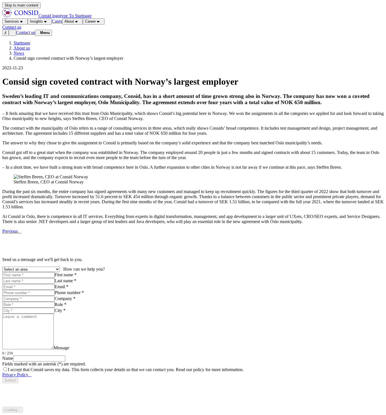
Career (90, 21)
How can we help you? (84, 269)
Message (61, 347)
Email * (61, 286)
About (69, 21)
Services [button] (12, 21)
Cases (57, 21)
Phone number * (69, 292)
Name (7, 358)
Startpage (22, 42)
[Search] (5, 33)
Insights (36, 21)
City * (60, 310)
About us (22, 48)
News (19, 53)
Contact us (25, 32)
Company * (65, 298)
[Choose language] (12, 33)
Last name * (65, 280)
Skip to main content (21, 5)
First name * (66, 274)
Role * (60, 304)
